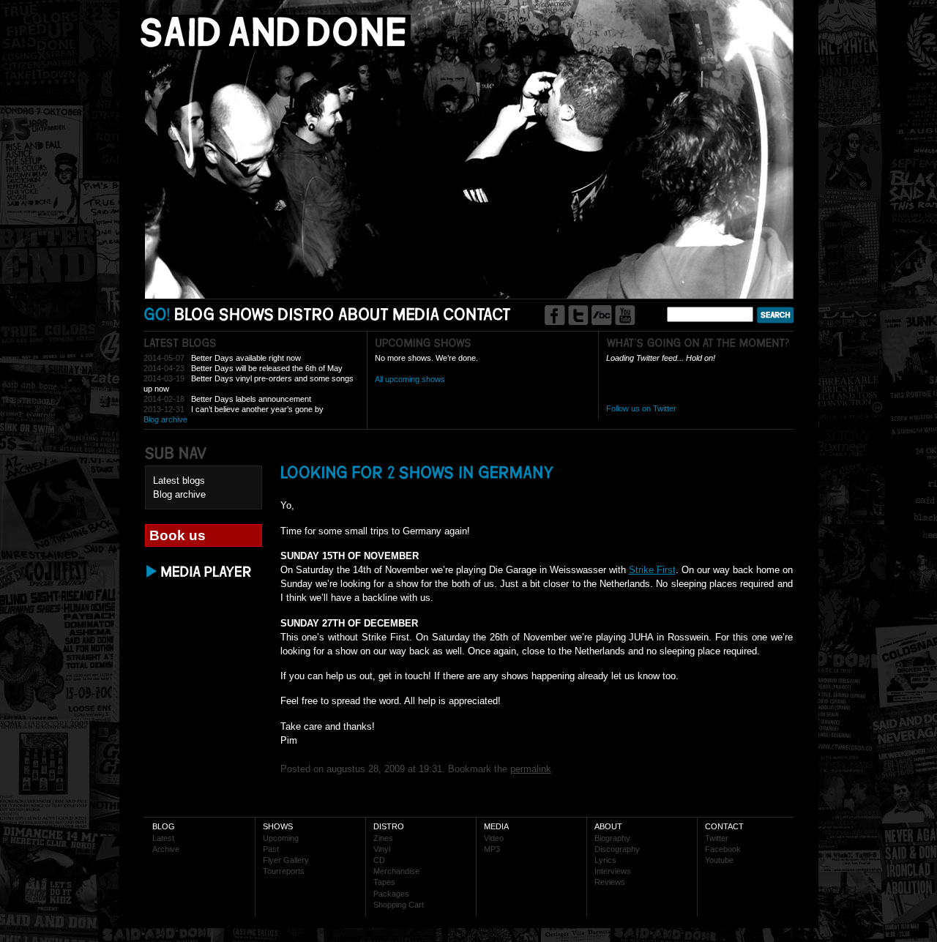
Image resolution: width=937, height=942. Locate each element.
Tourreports (284, 871)
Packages (391, 893)
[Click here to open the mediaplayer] (199, 577)
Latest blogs (179, 480)
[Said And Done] (270, 46)
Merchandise (396, 871)
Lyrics (605, 860)
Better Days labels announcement (251, 399)
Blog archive (165, 419)
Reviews (609, 882)
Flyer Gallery (286, 860)
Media (496, 826)
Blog (163, 826)
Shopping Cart (398, 904)
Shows (278, 826)
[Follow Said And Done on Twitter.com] (578, 315)
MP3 (492, 849)
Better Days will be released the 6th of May (267, 368)
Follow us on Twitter (641, 408)
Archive (165, 849)
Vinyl (381, 849)
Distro (388, 826)
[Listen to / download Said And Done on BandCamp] (601, 315)
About (608, 826)
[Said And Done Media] (416, 314)
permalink (530, 768)
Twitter (716, 838)
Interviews (612, 871)
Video (494, 838)
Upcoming (281, 838)
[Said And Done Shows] (247, 314)
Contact (724, 826)
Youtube (719, 860)
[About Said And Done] (363, 314)
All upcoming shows (410, 379)
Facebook (723, 849)
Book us (177, 535)
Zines (383, 838)
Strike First (652, 569)
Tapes (384, 882)
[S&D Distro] (306, 314)
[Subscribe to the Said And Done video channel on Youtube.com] (624, 315)
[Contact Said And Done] (477, 314)
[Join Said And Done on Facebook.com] (554, 315)
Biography (612, 838)
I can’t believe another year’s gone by (257, 409)
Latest (163, 838)
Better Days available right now (246, 358)
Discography (617, 849)
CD (379, 860)
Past (271, 849)
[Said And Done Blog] (194, 314)
